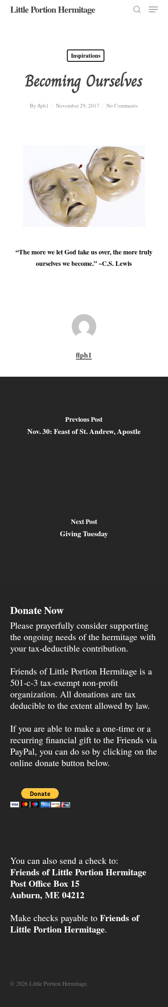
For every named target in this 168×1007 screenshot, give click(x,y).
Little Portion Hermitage (52, 9)
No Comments (122, 105)
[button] (153, 9)
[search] (137, 9)
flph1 (43, 105)
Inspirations (85, 55)
